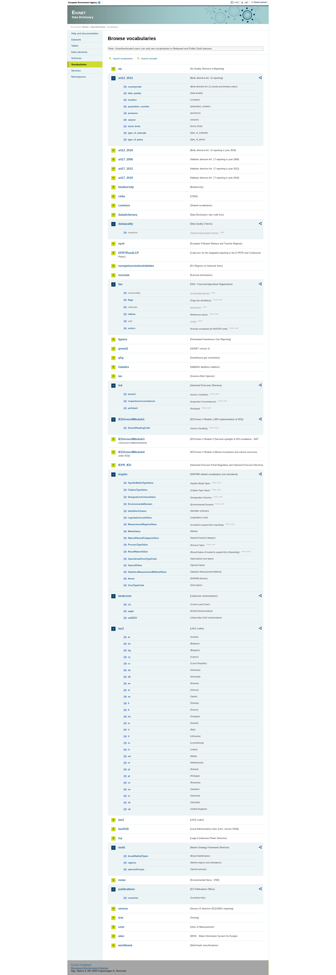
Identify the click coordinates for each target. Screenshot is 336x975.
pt (129, 776)
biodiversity (126, 187)
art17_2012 (125, 168)
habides (123, 366)
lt (128, 736)
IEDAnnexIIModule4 (131, 452)
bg (129, 650)
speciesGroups (136, 869)
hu (129, 716)
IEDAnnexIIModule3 (131, 439)
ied (120, 385)
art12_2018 (125, 150)
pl (129, 769)
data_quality (134, 93)
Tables (74, 45)
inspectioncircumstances (141, 401)
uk (129, 809)
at (129, 637)
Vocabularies (79, 64)
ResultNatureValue (138, 551)
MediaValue (134, 531)
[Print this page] (243, 2)
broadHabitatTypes (138, 856)
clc (129, 604)
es (129, 696)
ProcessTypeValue (138, 544)
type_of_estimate (137, 133)
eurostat (123, 275)
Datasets (76, 39)
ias (120, 376)
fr (129, 710)
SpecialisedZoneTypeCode (142, 559)
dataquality (125, 223)
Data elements (79, 52)
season (132, 120)
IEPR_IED (124, 465)
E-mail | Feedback (81, 964)
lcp (120, 838)
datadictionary (127, 214)
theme (131, 578)
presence (133, 113)
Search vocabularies (123, 59)
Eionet (85, 27)
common (124, 205)
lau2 (121, 819)
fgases (122, 339)
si (129, 796)
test (120, 917)
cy (129, 657)
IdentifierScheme (137, 511)
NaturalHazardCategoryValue (143, 538)
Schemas (76, 58)
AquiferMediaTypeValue (140, 483)
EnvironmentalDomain (140, 504)
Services (76, 70)
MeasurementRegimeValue (142, 524)
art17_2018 (125, 177)
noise (122, 880)
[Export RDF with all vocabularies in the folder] (260, 78)
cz (129, 663)
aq (120, 68)
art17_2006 (125, 159)
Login (236, 2)
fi (128, 703)
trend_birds (134, 126)
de (129, 670)
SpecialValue (135, 565)
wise (121, 936)
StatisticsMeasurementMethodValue (147, 572)
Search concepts (149, 59)
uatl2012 (132, 618)
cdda (121, 196)
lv (129, 749)
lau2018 (123, 828)
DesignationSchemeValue (142, 497)
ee (129, 683)
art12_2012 (125, 77)
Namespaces (78, 76)
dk (129, 676)
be (129, 643)
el (129, 690)
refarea (131, 314)
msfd (121, 847)
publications (126, 889)
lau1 (121, 628)
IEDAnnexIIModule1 (131, 419)
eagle (131, 611)
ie (129, 723)
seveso (123, 908)
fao (120, 284)
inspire (122, 474)
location (132, 100)
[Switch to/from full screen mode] (247, 2)
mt (129, 756)
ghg (121, 357)
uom (121, 926)
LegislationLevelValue (140, 517)
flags (130, 300)
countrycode (134, 86)
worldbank (125, 945)
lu (129, 743)
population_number (138, 106)
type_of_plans (135, 139)
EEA (85, 2)
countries (133, 898)
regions (132, 862)
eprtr (121, 243)
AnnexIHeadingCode (139, 428)
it (128, 729)
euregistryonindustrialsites (136, 265)
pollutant (133, 408)
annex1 (132, 394)
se (129, 789)
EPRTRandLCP (128, 252)
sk (129, 802)
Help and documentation (84, 33)
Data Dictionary (98, 27)
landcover (125, 595)
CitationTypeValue (137, 490)
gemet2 (123, 348)
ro (129, 782)
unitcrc (131, 328)
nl (129, 762)
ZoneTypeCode (136, 585)
